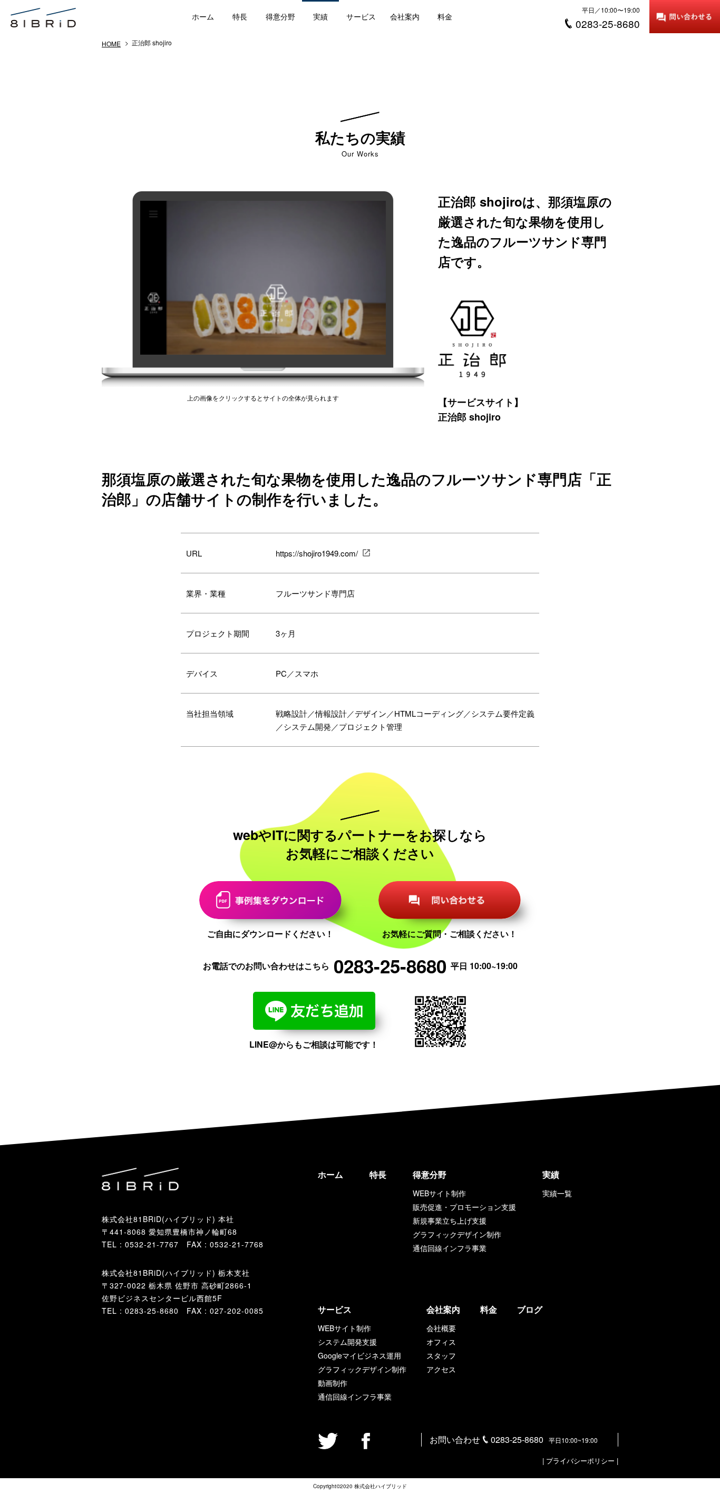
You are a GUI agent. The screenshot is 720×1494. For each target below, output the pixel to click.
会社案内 (405, 16)
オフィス (441, 1341)
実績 (320, 16)
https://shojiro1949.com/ (317, 553)
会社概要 (441, 1328)
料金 (444, 16)
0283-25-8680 (152, 1310)
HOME (111, 43)
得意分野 (280, 16)
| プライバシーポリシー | (580, 1461)
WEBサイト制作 (439, 1193)
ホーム (203, 16)
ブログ (529, 1309)
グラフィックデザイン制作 (457, 1234)
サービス (361, 16)
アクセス (441, 1369)
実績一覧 (557, 1193)
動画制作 (332, 1383)
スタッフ (441, 1355)
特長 (239, 16)
